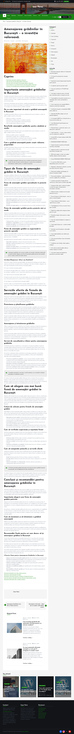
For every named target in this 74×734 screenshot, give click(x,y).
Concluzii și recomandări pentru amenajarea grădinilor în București (21, 86)
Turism (52, 64)
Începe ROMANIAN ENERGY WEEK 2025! (60, 159)
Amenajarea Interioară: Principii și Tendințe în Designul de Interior (18, 576)
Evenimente (53, 48)
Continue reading (27, 637)
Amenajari (14, 15)
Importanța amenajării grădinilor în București (16, 80)
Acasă (8, 15)
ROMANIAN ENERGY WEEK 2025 (59, 141)
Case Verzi (16, 591)
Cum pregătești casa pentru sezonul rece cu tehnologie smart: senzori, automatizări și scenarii (60, 100)
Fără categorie (54, 51)
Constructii (20, 15)
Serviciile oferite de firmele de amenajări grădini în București (19, 83)
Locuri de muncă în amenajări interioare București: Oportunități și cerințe (20, 577)
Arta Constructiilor (42, 713)
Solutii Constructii (42, 714)
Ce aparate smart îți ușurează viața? (59, 85)
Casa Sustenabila (42, 708)
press (25, 617)
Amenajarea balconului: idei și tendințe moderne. (14, 579)
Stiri (39, 15)
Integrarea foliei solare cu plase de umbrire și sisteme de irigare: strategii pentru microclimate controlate (60, 187)
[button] (68, 674)
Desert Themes (25, 731)
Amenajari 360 (41, 717)
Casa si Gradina (27, 15)
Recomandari (45, 15)
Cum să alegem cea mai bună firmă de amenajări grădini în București (21, 84)
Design (52, 42)
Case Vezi (40, 711)
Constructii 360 (41, 716)
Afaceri (52, 30)
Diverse (35, 15)
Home (4, 21)
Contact (9, 18)
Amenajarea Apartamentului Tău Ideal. (12, 574)
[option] (11, 686)
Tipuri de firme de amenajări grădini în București (17, 81)
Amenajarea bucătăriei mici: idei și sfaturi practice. (15, 573)
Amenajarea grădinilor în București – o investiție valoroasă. (19, 21)
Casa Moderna (41, 709)
